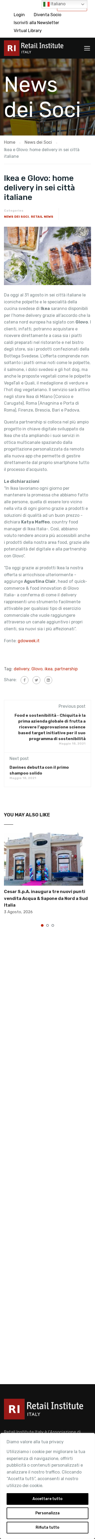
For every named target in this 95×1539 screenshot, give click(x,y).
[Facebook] (24, 680)
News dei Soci (16, 216)
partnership (66, 668)
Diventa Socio (47, 14)
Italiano (57, 3)
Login (19, 14)
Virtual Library (28, 30)
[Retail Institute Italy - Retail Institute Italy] (33, 49)
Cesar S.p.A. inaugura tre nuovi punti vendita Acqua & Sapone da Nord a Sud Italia (46, 898)
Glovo (36, 668)
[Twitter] (36, 680)
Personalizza (47, 1513)
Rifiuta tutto (47, 1527)
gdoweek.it (29, 640)
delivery (21, 668)
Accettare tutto (47, 1499)
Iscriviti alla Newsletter (36, 22)
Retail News (42, 216)
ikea (49, 668)
